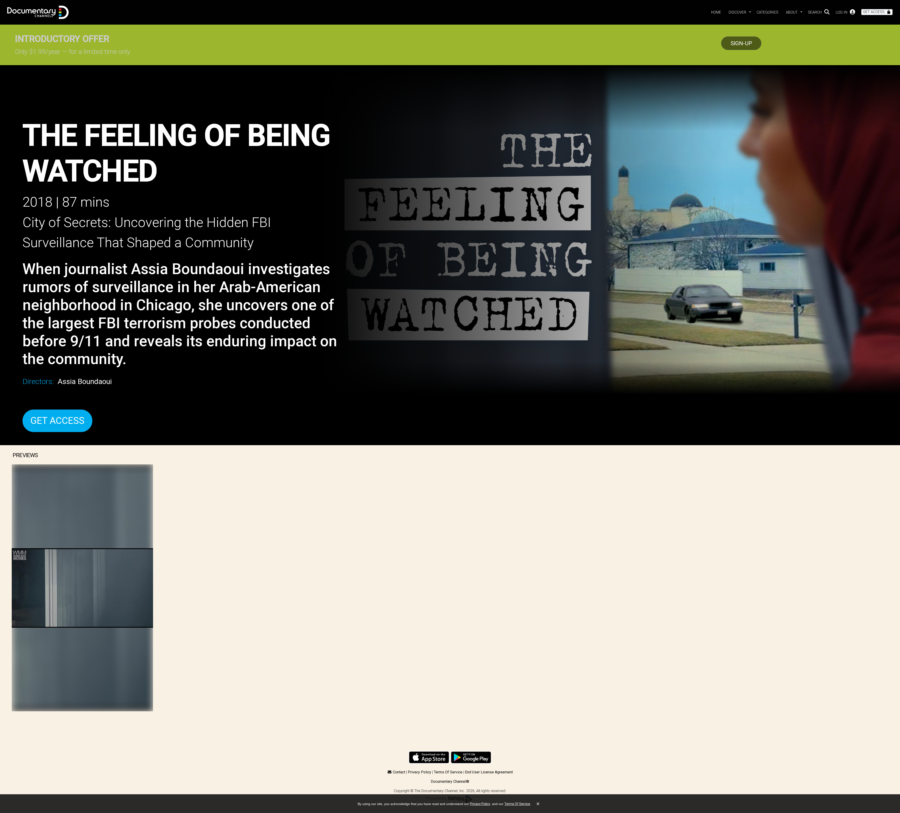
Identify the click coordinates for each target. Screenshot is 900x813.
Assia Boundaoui (85, 381)
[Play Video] (82, 587)
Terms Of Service (448, 772)
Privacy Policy (419, 772)
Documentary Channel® (450, 781)
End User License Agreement (489, 772)
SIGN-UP (741, 43)
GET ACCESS (57, 420)
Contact (399, 772)
